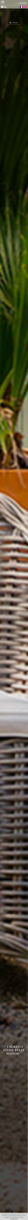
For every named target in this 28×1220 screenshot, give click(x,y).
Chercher (15, 22)
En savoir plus (14, 1218)
